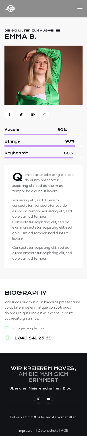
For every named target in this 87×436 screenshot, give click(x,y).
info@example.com (29, 328)
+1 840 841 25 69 (32, 338)
